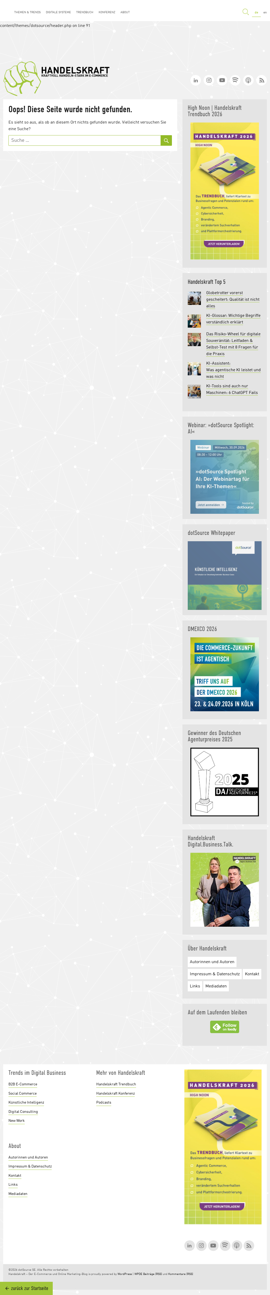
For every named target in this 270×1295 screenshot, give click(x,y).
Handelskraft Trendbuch (116, 1084)
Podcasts (103, 1102)
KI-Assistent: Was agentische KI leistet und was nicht (233, 370)
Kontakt (252, 974)
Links (195, 986)
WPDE (138, 1274)
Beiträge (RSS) (152, 1274)
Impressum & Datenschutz (215, 974)
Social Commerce (22, 1093)
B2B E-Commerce (22, 1084)
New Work (16, 1121)
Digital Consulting (23, 1112)
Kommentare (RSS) (180, 1274)
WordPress (125, 1274)
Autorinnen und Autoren (212, 962)
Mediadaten (216, 986)
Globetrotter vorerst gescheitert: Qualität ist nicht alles (232, 299)
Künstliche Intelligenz (26, 1102)
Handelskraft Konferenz (115, 1093)
